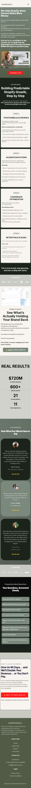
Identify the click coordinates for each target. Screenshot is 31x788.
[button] (28, 4)
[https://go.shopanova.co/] (7, 4)
